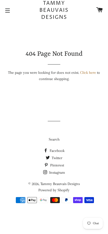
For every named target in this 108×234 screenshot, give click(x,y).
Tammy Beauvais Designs (54, 10)
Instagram (56, 172)
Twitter (56, 158)
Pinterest (56, 165)
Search (54, 139)
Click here (88, 72)
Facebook (57, 150)
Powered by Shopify (54, 190)
